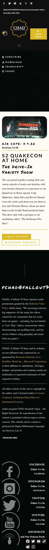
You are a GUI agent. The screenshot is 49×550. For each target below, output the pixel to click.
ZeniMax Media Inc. (12, 361)
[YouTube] (20, 3)
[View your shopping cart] (5, 33)
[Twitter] (9, 3)
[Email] (31, 3)
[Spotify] (26, 3)
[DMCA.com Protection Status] (10, 437)
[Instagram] (15, 3)
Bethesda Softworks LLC (28, 357)
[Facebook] (4, 3)
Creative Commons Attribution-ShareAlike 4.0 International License (23, 397)
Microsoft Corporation (35, 361)
